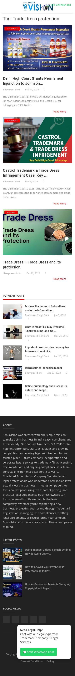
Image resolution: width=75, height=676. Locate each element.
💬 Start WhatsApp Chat (38, 652)
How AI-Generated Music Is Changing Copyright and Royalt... (47, 586)
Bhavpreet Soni (11, 89)
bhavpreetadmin (12, 273)
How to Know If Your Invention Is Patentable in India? (44, 569)
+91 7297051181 (60, 5)
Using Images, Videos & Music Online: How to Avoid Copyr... (48, 551)
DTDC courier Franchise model (43, 367)
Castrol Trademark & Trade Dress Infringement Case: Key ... (31, 173)
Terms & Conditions (32, 661)
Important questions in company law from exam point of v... (47, 349)
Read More (60, 111)
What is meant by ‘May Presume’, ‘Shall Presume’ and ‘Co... (45, 328)
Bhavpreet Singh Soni (37, 315)
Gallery (50, 661)
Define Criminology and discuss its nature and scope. (46, 388)
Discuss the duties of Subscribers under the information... (45, 308)
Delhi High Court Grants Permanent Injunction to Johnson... (33, 81)
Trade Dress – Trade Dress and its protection (32, 264)
